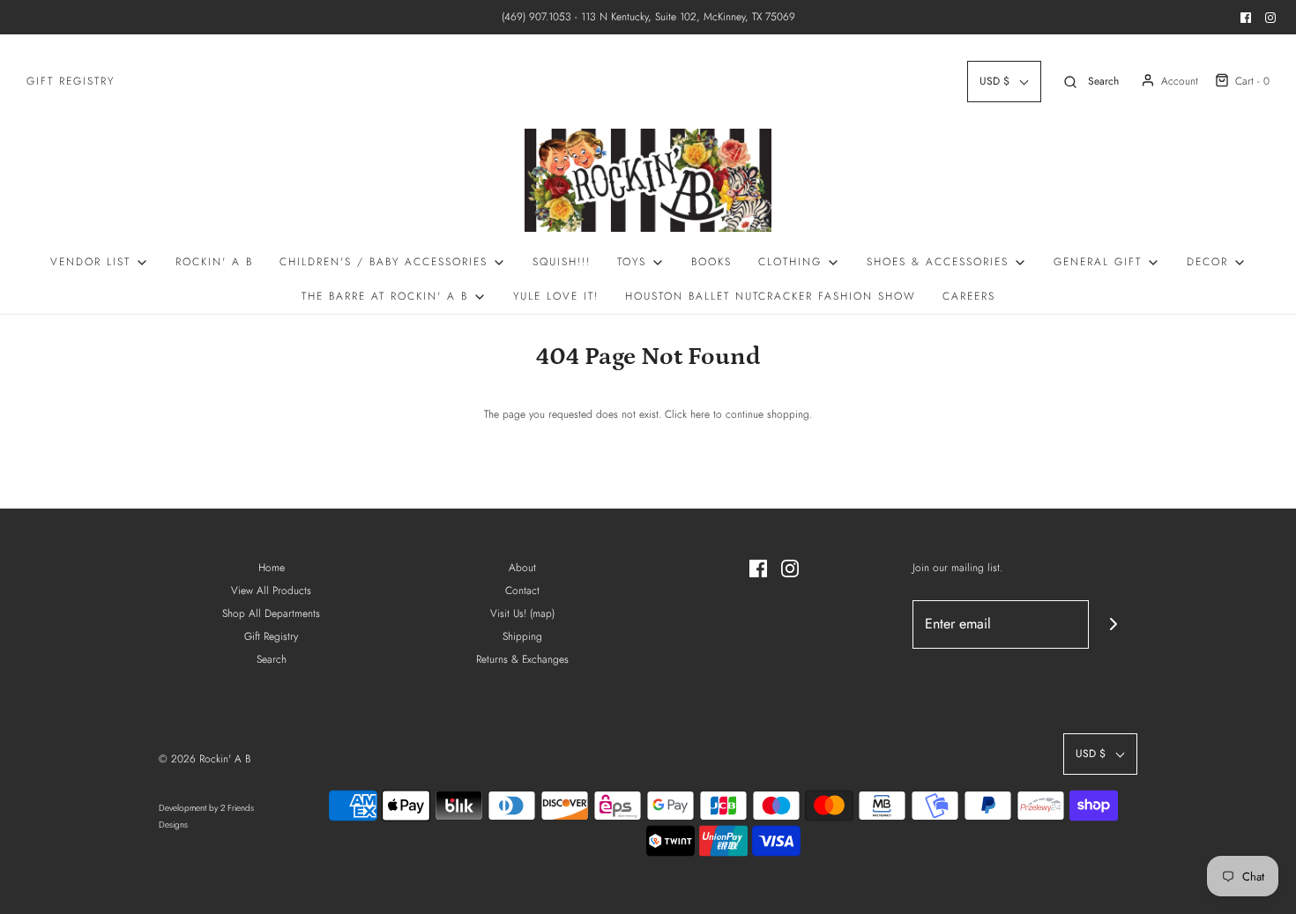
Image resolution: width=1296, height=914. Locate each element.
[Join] (1113, 624)
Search (272, 659)
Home (271, 568)
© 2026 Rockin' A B (204, 759)
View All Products (271, 590)
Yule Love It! (556, 296)
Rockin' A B (214, 262)
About (522, 568)
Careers (968, 296)
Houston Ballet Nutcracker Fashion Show (770, 296)
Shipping (522, 636)
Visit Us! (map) (522, 613)
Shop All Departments (271, 613)
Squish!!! (562, 262)
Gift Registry (70, 81)
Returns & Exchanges (522, 659)
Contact (522, 590)
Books (711, 262)
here (700, 414)
